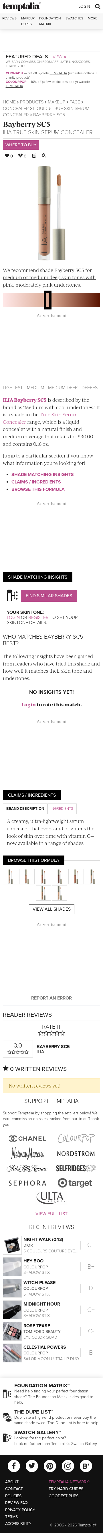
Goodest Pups (63, 1496)
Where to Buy (20, 144)
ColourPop (16, 82)
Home (9, 102)
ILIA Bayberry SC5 (25, 399)
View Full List (51, 1214)
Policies (13, 1496)
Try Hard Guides (66, 1488)
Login (84, 6)
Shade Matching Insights (42, 474)
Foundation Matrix (50, 21)
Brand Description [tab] (25, 808)
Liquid (40, 108)
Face (75, 102)
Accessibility (18, 1523)
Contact (14, 1488)
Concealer (16, 108)
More (92, 18)
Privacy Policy (20, 1510)
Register (38, 617)
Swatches (74, 18)
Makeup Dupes (28, 21)
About (12, 1482)
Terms (11, 1516)
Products (31, 102)
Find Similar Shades (49, 596)
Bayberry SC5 (26, 124)
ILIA (7, 132)
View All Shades (52, 909)
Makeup (56, 102)
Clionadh (14, 73)
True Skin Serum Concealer (53, 132)
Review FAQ (16, 1502)
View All (62, 56)
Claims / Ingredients (36, 482)
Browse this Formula (38, 489)
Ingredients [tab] (62, 808)
